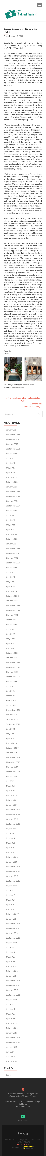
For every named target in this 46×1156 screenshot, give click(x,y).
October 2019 (12, 767)
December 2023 (13, 548)
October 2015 (12, 990)
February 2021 (12, 700)
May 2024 (10, 525)
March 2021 (11, 695)
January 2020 (11, 752)
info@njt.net (23, 1120)
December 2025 (13, 434)
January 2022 (11, 657)
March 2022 (11, 648)
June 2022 (10, 634)
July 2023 (10, 572)
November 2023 (13, 553)
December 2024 (13, 491)
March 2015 (11, 1023)
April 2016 (10, 961)
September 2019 (13, 771)
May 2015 (10, 1014)
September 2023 (13, 563)
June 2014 (10, 1056)
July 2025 (10, 458)
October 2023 (12, 558)
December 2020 (13, 710)
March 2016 (11, 966)
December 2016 (13, 923)
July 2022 (10, 629)
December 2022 (13, 605)
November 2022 (13, 610)
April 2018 (10, 847)
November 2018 (13, 814)
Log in (8, 1075)
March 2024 (11, 534)
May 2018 (10, 843)
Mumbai (30, 384)
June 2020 (10, 729)
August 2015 (11, 999)
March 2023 (11, 591)
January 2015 (11, 1033)
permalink (20, 387)
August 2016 (11, 942)
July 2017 (10, 890)
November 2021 (13, 667)
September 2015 (13, 995)
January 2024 (11, 544)
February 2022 (12, 653)
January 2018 (11, 862)
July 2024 (10, 515)
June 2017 (10, 895)
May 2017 (10, 900)
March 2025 (11, 477)
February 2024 (12, 539)
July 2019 (10, 781)
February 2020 (12, 748)
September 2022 (13, 619)
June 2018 (10, 838)
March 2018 (11, 852)
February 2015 (12, 1028)
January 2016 (11, 976)
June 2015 (10, 1009)
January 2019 (11, 805)
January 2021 (11, 705)
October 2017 (12, 876)
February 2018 (12, 857)
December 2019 (13, 757)
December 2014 (13, 1037)
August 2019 (11, 776)
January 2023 (11, 600)
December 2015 (13, 980)
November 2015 (13, 985)
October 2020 (12, 719)
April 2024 (10, 529)
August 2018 (11, 828)
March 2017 (11, 909)
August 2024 (11, 510)
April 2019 (10, 790)
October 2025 (12, 444)
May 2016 (10, 957)
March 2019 (11, 795)
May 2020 (10, 733)
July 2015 (10, 1004)
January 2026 (11, 430)
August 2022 (11, 624)
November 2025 (13, 439)
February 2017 (12, 914)
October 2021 (12, 672)
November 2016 (13, 928)
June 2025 (10, 463)
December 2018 (13, 809)
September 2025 (13, 449)
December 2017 (13, 866)
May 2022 (10, 638)
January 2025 (11, 487)
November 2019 (13, 762)
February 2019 (12, 800)
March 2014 (11, 1061)
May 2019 (10, 786)
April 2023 (10, 586)
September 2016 (13, 938)
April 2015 (10, 1018)
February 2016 (12, 971)
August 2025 (11, 453)
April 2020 (10, 738)
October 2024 (12, 501)
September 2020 (13, 724)
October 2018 (12, 819)
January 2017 (11, 919)
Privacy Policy (23, 1144)
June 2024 (10, 520)
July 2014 (10, 1052)
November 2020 (13, 714)
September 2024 (13, 506)
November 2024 (13, 496)
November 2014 (13, 1042)
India (25, 384)
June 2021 (10, 691)
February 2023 (12, 596)
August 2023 (11, 567)
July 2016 (10, 947)
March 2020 (11, 743)
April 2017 (10, 904)
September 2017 (13, 881)
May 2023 (10, 581)
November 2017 (13, 871)
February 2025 (12, 482)
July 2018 (10, 833)
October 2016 (12, 933)
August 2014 (11, 1047)
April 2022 (10, 643)
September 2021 (13, 676)
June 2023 (10, 577)
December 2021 (13, 662)
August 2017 (11, 885)
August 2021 (11, 681)
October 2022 (12, 615)
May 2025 (10, 468)
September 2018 (13, 824)
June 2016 (10, 952)
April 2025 (10, 472)
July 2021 (10, 686)
